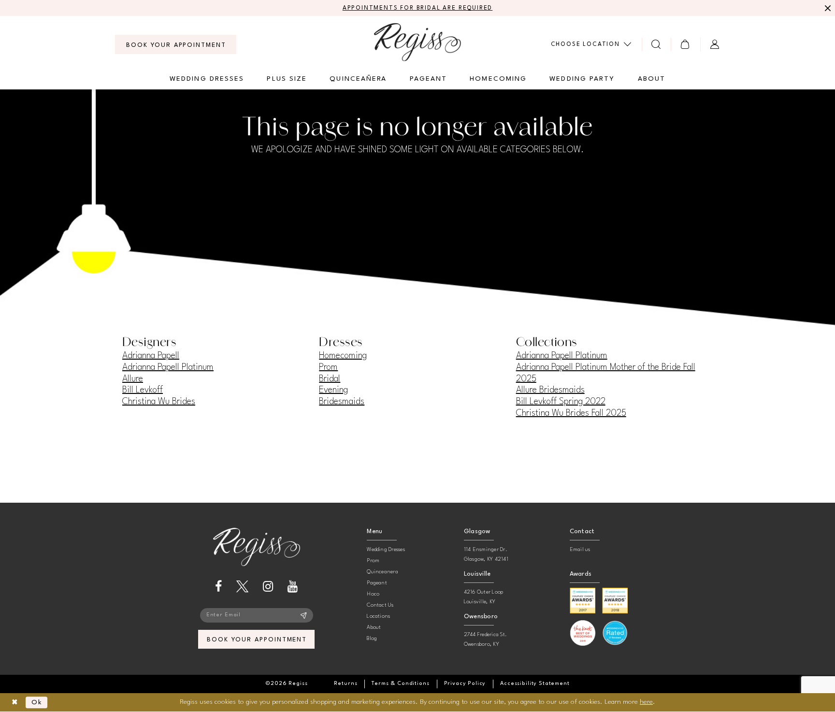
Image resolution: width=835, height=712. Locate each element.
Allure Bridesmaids (550, 390)
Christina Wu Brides (158, 401)
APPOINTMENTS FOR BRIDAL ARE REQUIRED (418, 8)
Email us (580, 549)
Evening (333, 390)
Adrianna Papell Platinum (168, 367)
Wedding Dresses (386, 549)
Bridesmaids (341, 401)
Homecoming (343, 355)
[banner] (417, 42)
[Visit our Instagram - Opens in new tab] (268, 587)
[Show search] (656, 44)
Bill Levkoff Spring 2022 (560, 401)
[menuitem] (175, 44)
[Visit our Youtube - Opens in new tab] (293, 587)
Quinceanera (382, 572)
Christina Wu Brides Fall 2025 (571, 413)
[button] (685, 44)
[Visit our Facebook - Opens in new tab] (218, 587)
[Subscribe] (303, 615)
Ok (37, 702)
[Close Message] (826, 8)
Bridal (329, 379)
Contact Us (380, 605)
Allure (132, 379)
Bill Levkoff (142, 390)
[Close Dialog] (15, 702)
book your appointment (257, 640)
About (374, 627)
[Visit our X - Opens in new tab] (242, 587)
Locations (378, 616)
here (646, 701)
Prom (328, 367)
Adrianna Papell (150, 355)
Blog (372, 638)
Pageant (377, 583)
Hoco (373, 594)
